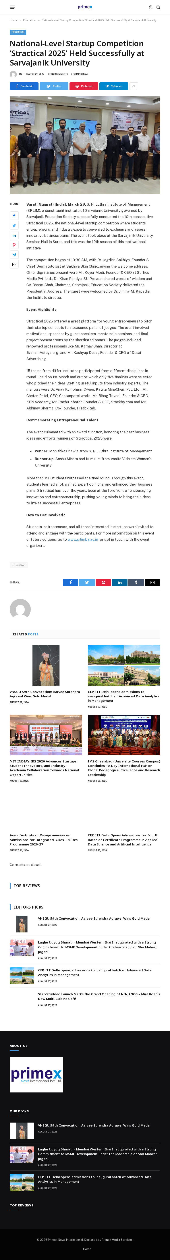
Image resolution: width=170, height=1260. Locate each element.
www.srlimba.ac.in (83, 539)
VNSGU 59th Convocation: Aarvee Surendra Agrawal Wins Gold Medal (45, 693)
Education (18, 32)
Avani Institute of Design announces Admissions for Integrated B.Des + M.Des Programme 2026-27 (44, 839)
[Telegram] (14, 254)
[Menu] (12, 7)
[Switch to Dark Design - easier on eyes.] (151, 7)
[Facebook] (14, 215)
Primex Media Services (117, 1239)
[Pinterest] (14, 245)
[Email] (14, 264)
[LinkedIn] (14, 235)
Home (87, 1249)
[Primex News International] (85, 7)
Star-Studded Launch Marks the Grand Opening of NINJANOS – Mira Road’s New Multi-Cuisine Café (99, 996)
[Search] (158, 7)
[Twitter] (14, 225)
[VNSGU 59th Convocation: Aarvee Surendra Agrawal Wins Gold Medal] (46, 665)
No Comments (59, 74)
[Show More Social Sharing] (133, 86)
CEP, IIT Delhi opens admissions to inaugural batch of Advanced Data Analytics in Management (124, 696)
